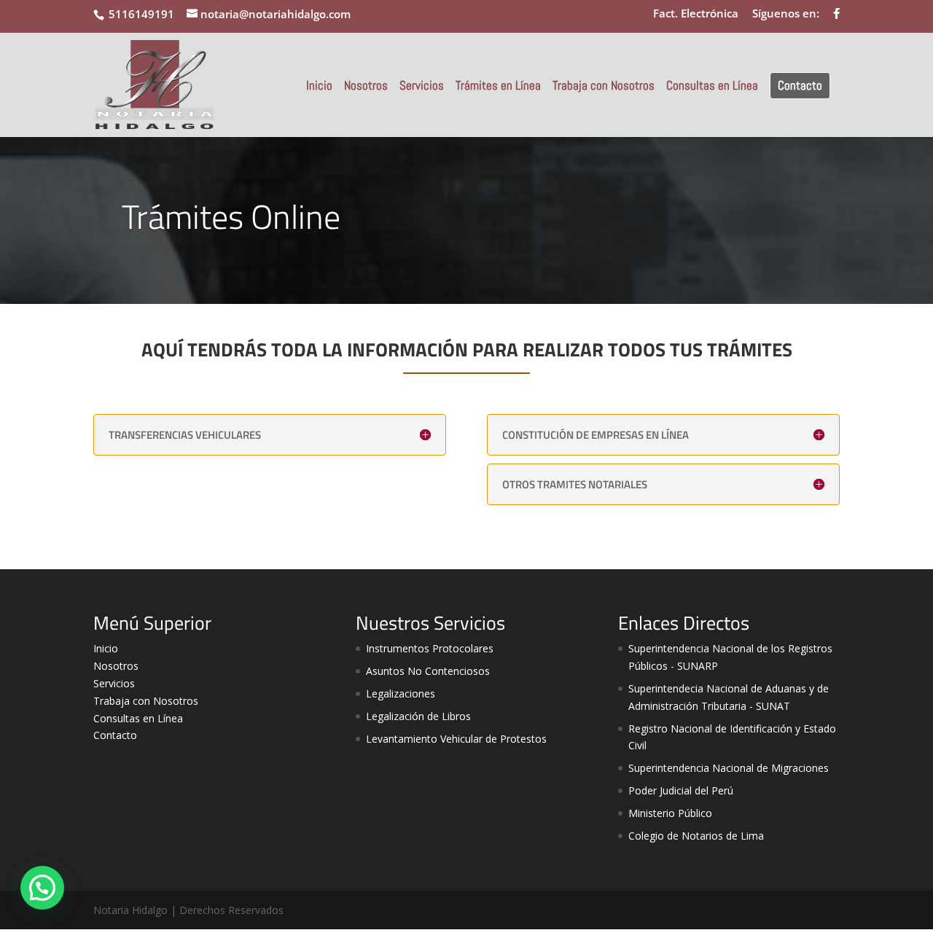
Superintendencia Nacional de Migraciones (728, 768)
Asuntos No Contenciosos (428, 671)
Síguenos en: (785, 14)
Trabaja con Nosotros (604, 86)
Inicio (319, 86)
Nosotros (366, 86)
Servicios (421, 86)
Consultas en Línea (712, 86)
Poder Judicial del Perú (680, 790)
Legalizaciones (400, 693)
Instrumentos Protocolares (429, 648)
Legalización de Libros (418, 716)
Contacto (800, 85)
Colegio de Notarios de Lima (696, 836)
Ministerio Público (670, 813)
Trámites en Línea (498, 86)
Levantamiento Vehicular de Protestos (456, 739)
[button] (42, 888)
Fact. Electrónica (695, 14)
